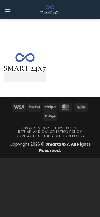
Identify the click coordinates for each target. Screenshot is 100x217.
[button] (7, 9)
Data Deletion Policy (64, 136)
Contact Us (29, 136)
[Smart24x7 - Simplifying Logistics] (50, 9)
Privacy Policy (35, 127)
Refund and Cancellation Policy (50, 131)
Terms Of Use (65, 127)
